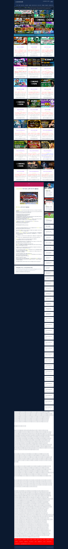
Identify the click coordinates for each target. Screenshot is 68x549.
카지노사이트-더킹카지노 (49, 483)
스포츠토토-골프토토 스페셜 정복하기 (36, 527)
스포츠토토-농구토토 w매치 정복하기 (44, 525)
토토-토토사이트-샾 (51, 472)
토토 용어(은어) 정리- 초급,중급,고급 (34, 433)
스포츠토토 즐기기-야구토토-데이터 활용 (32, 514)
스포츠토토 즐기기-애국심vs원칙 (18, 522)
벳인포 (38, 539)
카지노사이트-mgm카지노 (24, 483)
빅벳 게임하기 (35, 138)
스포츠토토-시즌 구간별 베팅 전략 (26, 533)
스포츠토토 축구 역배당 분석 (17, 514)
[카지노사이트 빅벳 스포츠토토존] (24, 29)
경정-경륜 (50, 495)
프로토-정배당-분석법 (23, 492)
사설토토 (30, 5)
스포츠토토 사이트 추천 (34, 50)
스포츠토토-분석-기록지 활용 (41, 533)
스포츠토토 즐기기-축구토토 (25, 511)
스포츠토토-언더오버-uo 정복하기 (44, 527)
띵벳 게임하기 (35, 55)
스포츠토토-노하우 (38, 492)
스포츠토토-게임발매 (36, 497)
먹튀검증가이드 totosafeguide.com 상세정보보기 (21, 271)
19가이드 (44, 541)
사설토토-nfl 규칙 (39, 530)
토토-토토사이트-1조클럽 (34, 472)
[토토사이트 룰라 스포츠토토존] (44, 23)
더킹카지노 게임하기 (50, 179)
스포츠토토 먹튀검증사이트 (39, 441)
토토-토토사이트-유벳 (33, 415)
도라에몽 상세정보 (18, 97)
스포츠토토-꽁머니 (49, 446)
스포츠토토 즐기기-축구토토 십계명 (33, 511)
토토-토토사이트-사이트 (45, 421)
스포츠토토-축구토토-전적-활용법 (18, 500)
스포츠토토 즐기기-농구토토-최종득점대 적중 (19, 516)
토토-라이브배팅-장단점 (35, 506)
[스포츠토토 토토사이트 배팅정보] (49, 201)
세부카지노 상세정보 (18, 138)
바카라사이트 (41, 430)
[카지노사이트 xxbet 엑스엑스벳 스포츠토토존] (44, 29)
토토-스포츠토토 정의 (43, 516)
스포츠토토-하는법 (46, 430)
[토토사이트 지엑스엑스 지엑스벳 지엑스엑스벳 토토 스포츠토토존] (24, 26)
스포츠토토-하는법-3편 (35, 446)
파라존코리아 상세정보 (44, 138)
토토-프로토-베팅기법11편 (48, 438)
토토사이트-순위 (34, 5)
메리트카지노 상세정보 (31, 179)
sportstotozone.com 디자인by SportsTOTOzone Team (50, 547)
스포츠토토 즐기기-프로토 (23, 508)
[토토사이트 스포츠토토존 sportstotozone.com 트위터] (52, 1)
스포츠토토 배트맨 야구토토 (24, 444)
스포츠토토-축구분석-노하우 (17, 441)
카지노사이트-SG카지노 (17, 486)
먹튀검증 (43, 5)
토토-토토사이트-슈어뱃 (24, 475)
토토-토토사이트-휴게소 (42, 466)
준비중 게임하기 (36, 97)
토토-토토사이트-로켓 (46, 455)
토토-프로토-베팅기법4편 (40, 436)
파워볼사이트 (26, 541)
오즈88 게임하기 (49, 97)
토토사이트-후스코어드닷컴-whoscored (18, 506)
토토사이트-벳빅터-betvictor (24, 503)
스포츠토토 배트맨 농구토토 (30, 444)
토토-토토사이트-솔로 (34, 467)
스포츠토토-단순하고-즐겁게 (42, 519)
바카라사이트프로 (49, 541)
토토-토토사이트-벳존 (49, 413)
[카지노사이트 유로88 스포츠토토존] (24, 32)
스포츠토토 (26, 5)
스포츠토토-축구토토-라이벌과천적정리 (36, 500)
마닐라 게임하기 (49, 55)
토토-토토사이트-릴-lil (40, 472)
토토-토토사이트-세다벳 (39, 418)
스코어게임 (47, 539)
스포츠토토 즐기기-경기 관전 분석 (18, 511)
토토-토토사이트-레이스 (22, 413)
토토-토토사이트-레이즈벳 (42, 469)
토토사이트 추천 (48, 50)
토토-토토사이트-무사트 (50, 415)
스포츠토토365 (21, 541)
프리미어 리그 (21, 232)
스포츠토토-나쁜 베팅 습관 (35, 535)
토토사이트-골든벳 (37, 466)
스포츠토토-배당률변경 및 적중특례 (18, 533)
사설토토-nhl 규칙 (44, 530)
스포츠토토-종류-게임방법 (47, 492)
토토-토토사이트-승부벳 (41, 455)
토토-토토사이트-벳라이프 (46, 418)
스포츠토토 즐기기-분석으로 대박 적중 (34, 519)
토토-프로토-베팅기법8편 (29, 438)
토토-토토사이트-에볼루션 (17, 472)
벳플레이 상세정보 (18, 55)
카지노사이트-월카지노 (36, 481)
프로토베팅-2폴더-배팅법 (17, 497)
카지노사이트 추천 (20, 133)
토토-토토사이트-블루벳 (23, 421)
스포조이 (31, 539)
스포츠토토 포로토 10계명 (17, 444)
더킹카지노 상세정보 (45, 179)
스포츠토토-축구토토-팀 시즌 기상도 (45, 500)
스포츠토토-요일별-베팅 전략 (34, 533)
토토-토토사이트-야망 (23, 472)
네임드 (28, 539)
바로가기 (29, 271)
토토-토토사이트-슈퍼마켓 (23, 467)
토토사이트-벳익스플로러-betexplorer (28, 506)
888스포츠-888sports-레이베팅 (24, 497)
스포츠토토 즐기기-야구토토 (24, 514)
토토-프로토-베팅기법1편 (22, 436)
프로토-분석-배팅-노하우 (24, 446)
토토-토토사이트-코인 (38, 415)
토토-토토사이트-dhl (40, 421)
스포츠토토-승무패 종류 (17, 535)
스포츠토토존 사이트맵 (46, 1)
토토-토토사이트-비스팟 (17, 421)
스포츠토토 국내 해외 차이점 (46, 441)
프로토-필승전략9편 (16, 436)
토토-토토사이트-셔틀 (48, 466)
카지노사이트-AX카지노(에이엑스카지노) (32, 486)
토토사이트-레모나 (22, 458)
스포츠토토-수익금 (41, 497)
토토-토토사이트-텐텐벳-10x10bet (34, 455)
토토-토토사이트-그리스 (34, 421)
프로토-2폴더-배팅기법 (28, 449)
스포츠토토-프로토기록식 (23, 449)
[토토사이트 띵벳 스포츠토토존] (44, 16)
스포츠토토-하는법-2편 (29, 446)
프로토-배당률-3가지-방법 (39, 495)
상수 (24, 221)
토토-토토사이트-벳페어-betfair (17, 469)
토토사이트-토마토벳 (39, 458)
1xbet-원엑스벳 (21, 495)
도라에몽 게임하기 (23, 97)
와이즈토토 (24, 539)
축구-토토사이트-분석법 (33, 492)
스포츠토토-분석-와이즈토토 (17, 446)
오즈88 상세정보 (45, 97)
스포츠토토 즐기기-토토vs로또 (25, 522)
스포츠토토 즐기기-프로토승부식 (44, 508)
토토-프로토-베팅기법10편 (42, 438)
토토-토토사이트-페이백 (28, 421)
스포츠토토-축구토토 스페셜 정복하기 (42, 522)
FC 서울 (30, 258)
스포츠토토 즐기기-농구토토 (50, 514)
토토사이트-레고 (35, 458)
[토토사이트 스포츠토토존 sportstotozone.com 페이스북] (51, 1)
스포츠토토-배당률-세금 (30, 497)
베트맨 (16, 539)
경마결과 (51, 539)
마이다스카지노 (39, 444)
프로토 (19, 5)
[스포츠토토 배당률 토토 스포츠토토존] (29, 198)
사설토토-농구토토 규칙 (22, 530)
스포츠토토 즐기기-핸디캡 (30, 508)
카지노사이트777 (31, 541)
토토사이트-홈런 (26, 458)
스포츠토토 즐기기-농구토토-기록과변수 (29, 516)
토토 (17, 5)
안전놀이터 (46, 5)
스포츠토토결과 (50, 444)
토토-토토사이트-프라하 (22, 418)
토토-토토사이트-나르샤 (21, 466)
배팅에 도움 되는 (49, 193)
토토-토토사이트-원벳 (44, 413)
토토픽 (35, 541)
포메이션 (38, 227)
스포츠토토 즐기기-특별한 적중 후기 (25, 519)
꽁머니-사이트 (40, 446)
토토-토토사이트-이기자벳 (40, 467)
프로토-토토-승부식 (36, 449)
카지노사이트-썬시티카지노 (24, 481)
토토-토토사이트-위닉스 (17, 415)
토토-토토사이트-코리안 (34, 418)
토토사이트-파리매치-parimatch (31, 503)
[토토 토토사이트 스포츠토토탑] (49, 215)
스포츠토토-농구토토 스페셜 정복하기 (27, 525)
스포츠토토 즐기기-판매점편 (42, 506)
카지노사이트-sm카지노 (36, 483)
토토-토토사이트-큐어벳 (28, 418)
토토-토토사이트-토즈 (28, 413)
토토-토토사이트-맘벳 (28, 415)
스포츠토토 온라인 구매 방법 (33, 441)
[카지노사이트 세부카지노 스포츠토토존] (44, 12)
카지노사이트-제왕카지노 (42, 481)
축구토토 (18, 207)
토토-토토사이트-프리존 (46, 472)
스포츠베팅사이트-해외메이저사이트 (31, 495)
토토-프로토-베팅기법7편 (23, 438)
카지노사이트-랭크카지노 (30, 481)
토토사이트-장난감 (16, 466)
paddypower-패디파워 (16, 495)
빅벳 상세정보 (32, 138)
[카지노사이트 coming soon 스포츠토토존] (44, 20)
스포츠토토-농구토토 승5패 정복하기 (18, 525)
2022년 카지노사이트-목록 (17, 430)
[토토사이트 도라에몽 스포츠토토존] (44, 32)
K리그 (18, 244)
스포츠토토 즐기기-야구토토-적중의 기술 (42, 514)
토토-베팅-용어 (42, 492)
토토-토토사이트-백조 (39, 413)
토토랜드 (33, 449)
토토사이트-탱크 (49, 475)
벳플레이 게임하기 (23, 55)
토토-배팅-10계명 (28, 492)
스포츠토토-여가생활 (46, 497)
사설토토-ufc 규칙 (48, 530)
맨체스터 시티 (29, 254)
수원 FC (37, 258)
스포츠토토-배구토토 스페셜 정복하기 (27, 527)
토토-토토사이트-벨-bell (28, 472)
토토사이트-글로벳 (27, 466)
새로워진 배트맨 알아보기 (37, 516)
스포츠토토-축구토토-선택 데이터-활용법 (26, 500)
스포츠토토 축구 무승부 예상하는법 (25, 441)
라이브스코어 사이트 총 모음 (47, 433)
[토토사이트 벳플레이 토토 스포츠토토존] (24, 20)
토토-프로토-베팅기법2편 (28, 436)
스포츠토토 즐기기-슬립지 (17, 508)
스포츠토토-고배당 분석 (41, 535)
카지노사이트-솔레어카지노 (30, 483)
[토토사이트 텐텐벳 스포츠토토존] (24, 16)
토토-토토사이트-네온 (16, 413)
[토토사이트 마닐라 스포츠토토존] (24, 12)
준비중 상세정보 (32, 97)
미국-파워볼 (42, 444)
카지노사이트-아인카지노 (48, 481)
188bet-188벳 (25, 495)
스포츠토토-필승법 (47, 535)
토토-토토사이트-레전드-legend (37, 475)
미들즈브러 (27, 249)
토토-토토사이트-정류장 (28, 467)
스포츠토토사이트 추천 (20, 50)
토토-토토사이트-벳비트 (24, 469)
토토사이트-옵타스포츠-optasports (40, 503)
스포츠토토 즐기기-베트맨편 (48, 506)
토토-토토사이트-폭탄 (16, 467)
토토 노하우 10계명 (16, 433)
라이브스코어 (19, 539)
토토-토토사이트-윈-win (17, 458)
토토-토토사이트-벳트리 (46, 467)
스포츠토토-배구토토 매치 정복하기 (18, 527)
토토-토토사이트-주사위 (32, 466)
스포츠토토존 (16, 7)
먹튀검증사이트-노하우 (17, 449)
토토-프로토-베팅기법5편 (46, 436)
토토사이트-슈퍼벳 (44, 458)
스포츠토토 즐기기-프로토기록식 (36, 508)
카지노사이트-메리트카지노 (43, 483)
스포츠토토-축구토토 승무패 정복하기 (33, 522)
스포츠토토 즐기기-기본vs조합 (49, 519)
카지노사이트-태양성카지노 (17, 483)
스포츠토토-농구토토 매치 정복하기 (36, 525)
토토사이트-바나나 (22, 455)
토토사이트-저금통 (49, 458)
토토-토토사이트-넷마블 (30, 469)
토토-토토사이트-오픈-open (30, 475)
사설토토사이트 (34, 430)
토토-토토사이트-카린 (16, 455)
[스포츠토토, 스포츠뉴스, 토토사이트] (49, 185)
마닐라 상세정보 (45, 55)
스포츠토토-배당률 (44, 446)
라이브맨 (35, 539)
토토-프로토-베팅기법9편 (35, 438)
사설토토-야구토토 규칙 (34, 530)
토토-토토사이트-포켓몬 (44, 475)
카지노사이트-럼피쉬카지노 (17, 481)
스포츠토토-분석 (46, 444)
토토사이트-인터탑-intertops (17, 503)
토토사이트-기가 (31, 458)
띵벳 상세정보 (32, 55)
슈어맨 (44, 539)
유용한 (49, 208)
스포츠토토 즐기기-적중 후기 (17, 519)
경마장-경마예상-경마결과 (45, 495)
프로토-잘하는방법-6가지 (17, 492)
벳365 (41, 539)
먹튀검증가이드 (40, 541)
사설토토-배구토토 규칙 (28, 530)
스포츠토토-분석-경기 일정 (29, 535)
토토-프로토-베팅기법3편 (34, 436)
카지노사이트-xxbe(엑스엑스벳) (23, 486)
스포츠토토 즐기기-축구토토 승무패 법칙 (42, 511)
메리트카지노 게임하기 (36, 179)
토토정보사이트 (51, 5)
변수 (33, 221)
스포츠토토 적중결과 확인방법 (49, 516)
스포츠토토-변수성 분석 (47, 533)
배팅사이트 (35, 444)
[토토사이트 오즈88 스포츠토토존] (44, 26)
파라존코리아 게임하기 (50, 138)
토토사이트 (22, 5)
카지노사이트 (39, 5)
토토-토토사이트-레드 (22, 415)
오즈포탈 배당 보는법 (41, 433)
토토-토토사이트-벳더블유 (44, 415)
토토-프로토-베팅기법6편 (17, 438)
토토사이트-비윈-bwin (46, 503)
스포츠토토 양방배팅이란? (22, 433)
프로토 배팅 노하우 (28, 433)
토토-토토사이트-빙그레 (48, 469)
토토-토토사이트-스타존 (33, 413)
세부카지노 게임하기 (23, 138)
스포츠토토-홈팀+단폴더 (23, 535)
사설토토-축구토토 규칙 (17, 530)
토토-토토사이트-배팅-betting (17, 475)
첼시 (26, 232)
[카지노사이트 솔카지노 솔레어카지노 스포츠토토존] (24, 23)
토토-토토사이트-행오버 (36, 469)
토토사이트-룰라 (16, 461)
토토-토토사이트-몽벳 (16, 418)
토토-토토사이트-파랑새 (27, 455)
